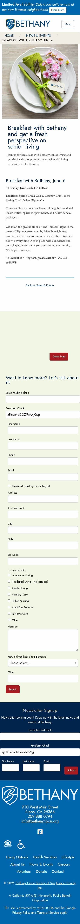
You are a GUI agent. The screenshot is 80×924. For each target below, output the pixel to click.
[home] (28, 24)
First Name (14, 424)
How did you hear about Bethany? (27, 657)
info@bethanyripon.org (40, 821)
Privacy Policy (21, 912)
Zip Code (13, 555)
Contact (58, 871)
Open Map (59, 356)
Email (11, 470)
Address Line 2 (16, 508)
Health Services (45, 857)
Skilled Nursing (20, 601)
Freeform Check (15, 408)
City (10, 524)
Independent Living (22, 575)
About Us (17, 864)
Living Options (17, 857)
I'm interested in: (17, 570)
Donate (41, 871)
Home (9, 35)
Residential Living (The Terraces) (30, 582)
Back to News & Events (40, 285)
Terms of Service (48, 912)
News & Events (38, 35)
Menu (68, 24)
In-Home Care (20, 614)
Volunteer (24, 871)
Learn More (57, 10)
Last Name (13, 439)
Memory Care (20, 594)
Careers (64, 864)
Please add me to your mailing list (31, 486)
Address (12, 493)
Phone (11, 455)
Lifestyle (68, 857)
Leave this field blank (17, 393)
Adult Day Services (22, 607)
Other (15, 620)
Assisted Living (20, 588)
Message (12, 626)
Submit (13, 689)
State (10, 539)
